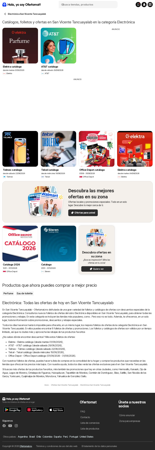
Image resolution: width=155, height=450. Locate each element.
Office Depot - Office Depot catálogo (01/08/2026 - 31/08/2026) (41, 355)
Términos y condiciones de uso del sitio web (57, 446)
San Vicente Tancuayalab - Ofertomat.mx (26, 309)
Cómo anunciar (127, 415)
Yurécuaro (15, 376)
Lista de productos (89, 428)
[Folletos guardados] (138, 4)
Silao (116, 372)
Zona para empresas (129, 421)
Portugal (73, 436)
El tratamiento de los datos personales (99, 446)
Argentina (23, 436)
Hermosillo (124, 369)
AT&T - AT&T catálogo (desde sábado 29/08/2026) (35, 345)
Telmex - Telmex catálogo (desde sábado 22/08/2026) (36, 348)
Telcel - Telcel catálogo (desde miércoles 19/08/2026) (36, 352)
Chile (38, 436)
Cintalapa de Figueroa (39, 372)
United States (86, 436)
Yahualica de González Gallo (71, 376)
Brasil (32, 436)
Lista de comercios (90, 422)
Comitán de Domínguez (101, 372)
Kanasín (134, 369)
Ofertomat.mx (26, 446)
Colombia (47, 436)
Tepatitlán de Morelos (76, 372)
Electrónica (18, 313)
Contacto (85, 417)
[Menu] (150, 4)
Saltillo (123, 372)
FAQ (82, 411)
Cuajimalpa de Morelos (32, 376)
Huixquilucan (58, 372)
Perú (65, 436)
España (57, 436)
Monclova (50, 376)
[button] (144, 4)
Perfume (8, 293)
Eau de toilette (25, 293)
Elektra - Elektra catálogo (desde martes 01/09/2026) (35, 341)
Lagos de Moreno (18, 372)
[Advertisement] (115, 52)
